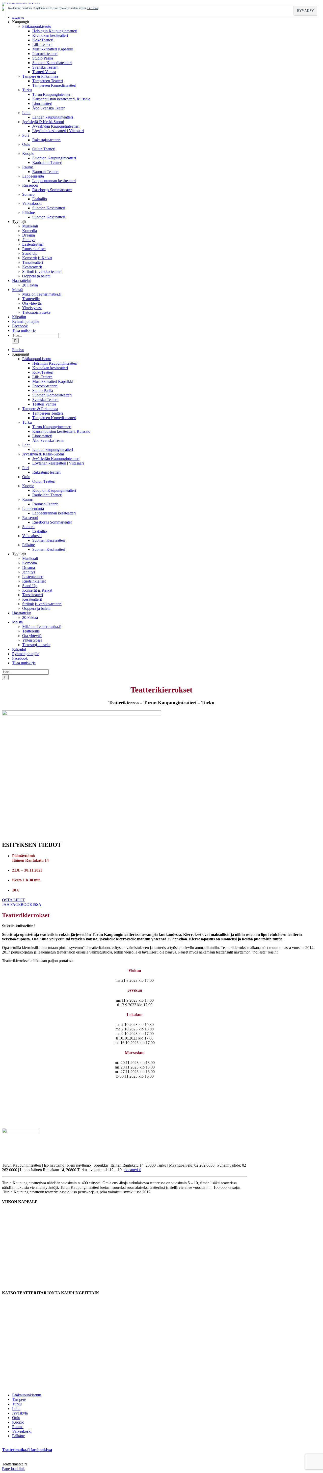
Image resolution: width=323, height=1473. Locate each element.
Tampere (19, 1399)
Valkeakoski (22, 1431)
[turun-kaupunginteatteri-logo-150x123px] (21, 1132)
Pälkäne (18, 1436)
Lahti (16, 1408)
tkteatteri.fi (132, 1170)
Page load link (13, 1468)
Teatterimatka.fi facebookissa (27, 1450)
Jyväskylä (20, 1413)
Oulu (16, 1418)
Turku (17, 1404)
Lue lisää (92, 8)
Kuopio (18, 1422)
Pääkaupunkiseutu (26, 1395)
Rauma (17, 1427)
